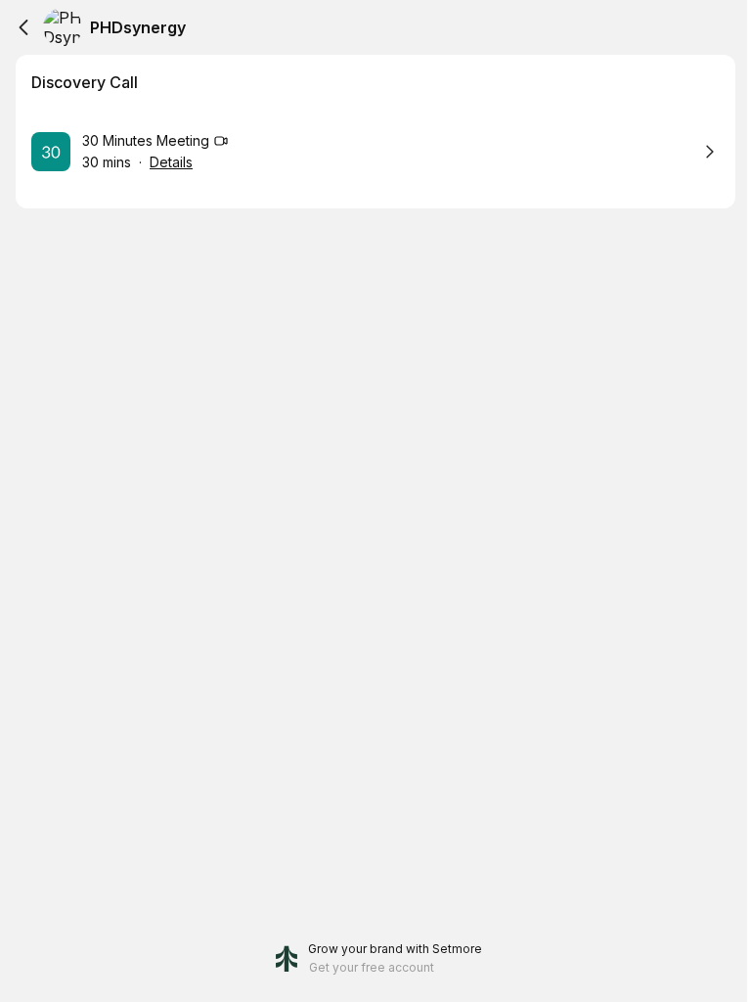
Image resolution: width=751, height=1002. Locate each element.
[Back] (23, 27)
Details (171, 162)
